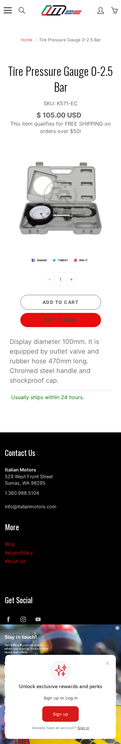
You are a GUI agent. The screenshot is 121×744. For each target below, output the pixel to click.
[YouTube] (38, 619)
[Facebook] (8, 619)
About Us (15, 561)
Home (27, 39)
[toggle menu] (7, 10)
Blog (10, 544)
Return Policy (19, 553)
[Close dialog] (118, 628)
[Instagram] (23, 619)
